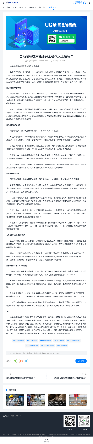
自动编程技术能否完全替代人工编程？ (47, 353)
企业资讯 (52, 7)
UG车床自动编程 (49, 345)
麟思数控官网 (27, 353)
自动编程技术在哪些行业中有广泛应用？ (20, 378)
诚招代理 (22, 7)
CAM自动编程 (20, 340)
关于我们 (42, 7)
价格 (14, 7)
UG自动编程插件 (75, 340)
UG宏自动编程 (46, 340)
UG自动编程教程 (33, 345)
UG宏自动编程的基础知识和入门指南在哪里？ (70, 378)
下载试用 (6, 7)
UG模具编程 (60, 340)
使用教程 (32, 7)
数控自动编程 (63, 345)
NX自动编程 (33, 340)
